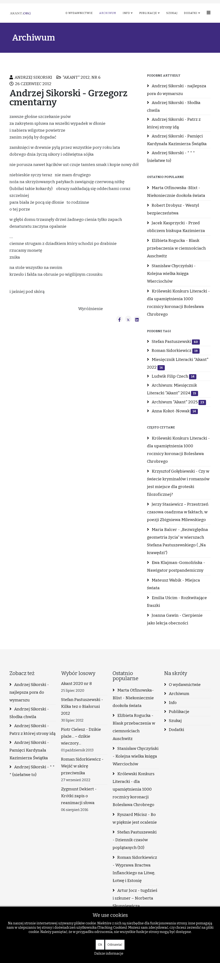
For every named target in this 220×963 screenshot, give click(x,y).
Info (126, 13)
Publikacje (148, 13)
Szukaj (171, 13)
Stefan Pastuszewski (174, 341)
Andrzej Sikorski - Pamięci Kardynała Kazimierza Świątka (177, 140)
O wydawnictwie (79, 13)
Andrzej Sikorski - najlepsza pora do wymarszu (176, 89)
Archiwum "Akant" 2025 (177, 401)
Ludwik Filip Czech (172, 376)
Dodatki (190, 13)
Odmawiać (114, 944)
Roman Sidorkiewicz (174, 350)
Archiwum (107, 13)
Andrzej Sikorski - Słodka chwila (173, 106)
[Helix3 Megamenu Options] (209, 12)
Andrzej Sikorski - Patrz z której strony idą (174, 123)
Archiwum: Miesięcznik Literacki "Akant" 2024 (172, 389)
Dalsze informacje (108, 953)
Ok (100, 944)
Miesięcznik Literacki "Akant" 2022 (177, 363)
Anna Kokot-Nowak (173, 410)
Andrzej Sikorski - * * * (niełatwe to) (171, 156)
